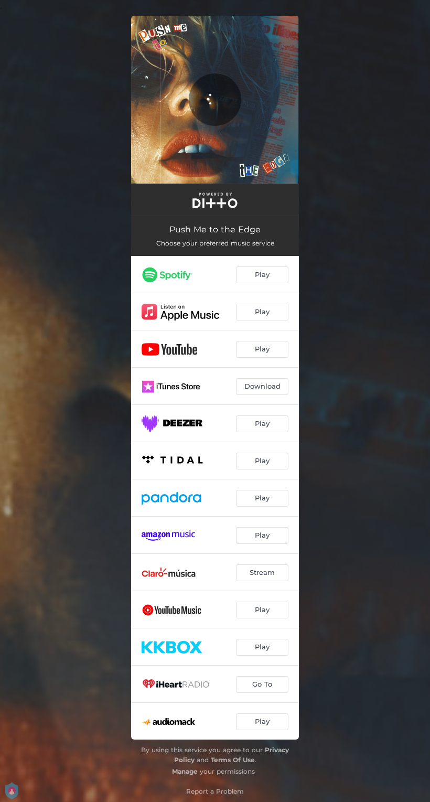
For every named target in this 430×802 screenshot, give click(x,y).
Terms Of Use (233, 760)
